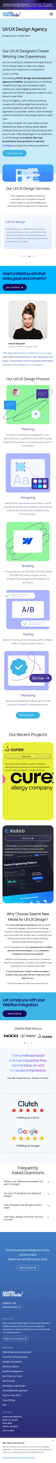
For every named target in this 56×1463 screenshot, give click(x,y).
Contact (7, 1412)
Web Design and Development (16, 1352)
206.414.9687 (8, 1430)
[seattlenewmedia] (12, 1293)
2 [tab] (24, 257)
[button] (24, 1043)
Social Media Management (14, 1390)
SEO (4, 1404)
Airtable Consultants (12, 1361)
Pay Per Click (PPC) (11, 1395)
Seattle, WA (9, 1303)
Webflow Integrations (12, 1371)
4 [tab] (30, 257)
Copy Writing (8, 1400)
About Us (7, 1318)
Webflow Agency (10, 1366)
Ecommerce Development (14, 1356)
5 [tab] (32, 257)
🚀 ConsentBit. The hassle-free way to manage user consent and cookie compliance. (28, 5)
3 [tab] (27, 257)
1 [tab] (22, 257)
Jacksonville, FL (11, 1307)
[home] (10, 14)
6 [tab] (35, 257)
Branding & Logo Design (13, 1385)
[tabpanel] (28, 232)
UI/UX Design (8, 1380)
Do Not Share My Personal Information (19, 1457)
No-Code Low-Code (12, 1376)
